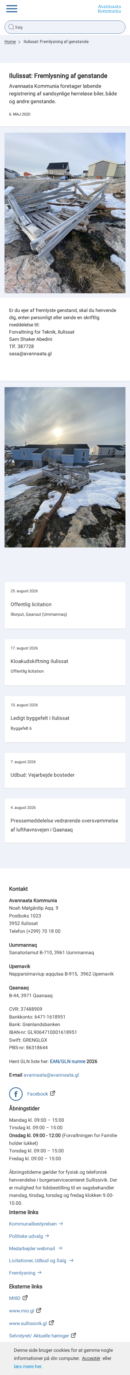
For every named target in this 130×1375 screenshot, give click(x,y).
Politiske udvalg (26, 1236)
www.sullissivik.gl (28, 1323)
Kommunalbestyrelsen (33, 1224)
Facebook (37, 1094)
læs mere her (27, 1366)
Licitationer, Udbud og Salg (38, 1260)
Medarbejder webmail (32, 1248)
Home (10, 41)
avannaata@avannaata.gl (51, 1075)
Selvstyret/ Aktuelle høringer (39, 1336)
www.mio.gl (21, 1311)
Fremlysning (22, 1273)
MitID (15, 1298)
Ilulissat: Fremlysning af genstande (56, 41)
